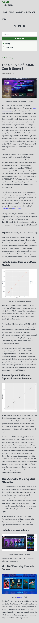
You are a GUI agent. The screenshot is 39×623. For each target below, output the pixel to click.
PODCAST (30, 13)
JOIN (4, 20)
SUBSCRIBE (19, 38)
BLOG (11, 13)
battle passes (16, 209)
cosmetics (5, 209)
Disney (19, 597)
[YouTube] (23, 26)
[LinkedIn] (19, 26)
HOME (4, 13)
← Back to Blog (7, 58)
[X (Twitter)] (15, 26)
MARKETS (20, 13)
